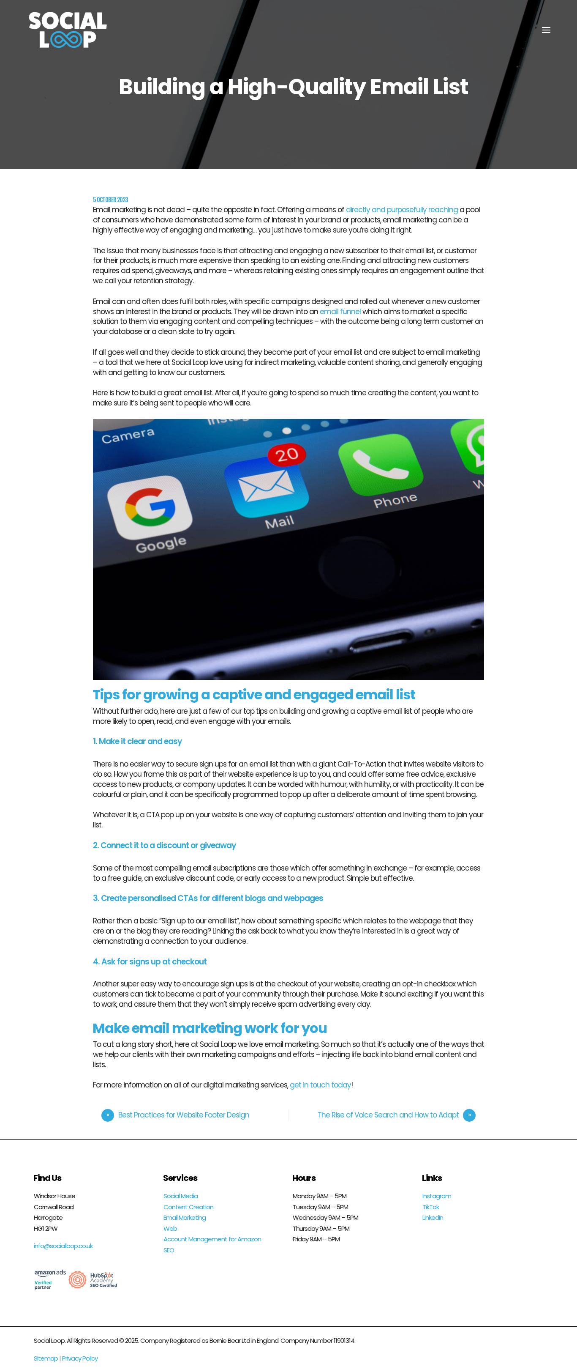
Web (170, 1228)
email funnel (341, 312)
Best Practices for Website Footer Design (183, 1115)
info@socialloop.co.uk (63, 1245)
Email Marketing (184, 1217)
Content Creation (188, 1206)
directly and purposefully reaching (402, 210)
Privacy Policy (80, 1358)
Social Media (180, 1195)
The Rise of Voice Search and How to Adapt (388, 1115)
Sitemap (46, 1358)
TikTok (430, 1206)
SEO (168, 1250)
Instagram (436, 1195)
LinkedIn (432, 1217)
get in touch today (320, 1085)
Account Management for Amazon (212, 1239)
